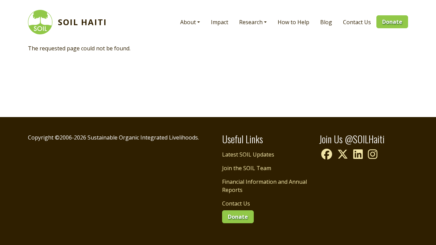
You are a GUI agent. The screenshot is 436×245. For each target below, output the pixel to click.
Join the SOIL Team (246, 168)
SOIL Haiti (82, 22)
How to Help (293, 22)
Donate (392, 22)
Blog (326, 22)
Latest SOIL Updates (248, 154)
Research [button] (251, 22)
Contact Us (357, 22)
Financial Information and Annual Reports (264, 186)
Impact (219, 22)
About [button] (188, 22)
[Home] (43, 22)
